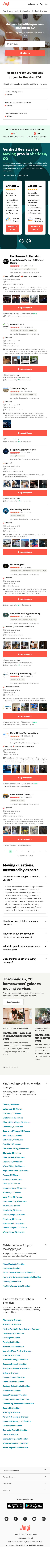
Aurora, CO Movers (11, 1175)
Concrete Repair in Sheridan (15, 1364)
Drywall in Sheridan (11, 1408)
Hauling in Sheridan (11, 1268)
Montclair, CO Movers (12, 1179)
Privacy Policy (31, 1535)
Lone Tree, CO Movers (12, 1197)
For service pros (9, 1477)
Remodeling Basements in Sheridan (18, 1403)
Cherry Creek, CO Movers (14, 1157)
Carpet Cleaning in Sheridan (15, 1395)
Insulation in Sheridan (12, 1425)
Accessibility (24, 1538)
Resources (7, 1484)
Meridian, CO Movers (12, 1192)
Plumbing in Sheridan (12, 1320)
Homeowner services (11, 1470)
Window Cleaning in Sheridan (15, 1443)
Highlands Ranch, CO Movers (15, 1170)
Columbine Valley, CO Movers (16, 1148)
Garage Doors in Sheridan (14, 1377)
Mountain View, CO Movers (14, 1188)
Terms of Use (19, 1535)
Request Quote (25, 307)
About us (6, 1490)
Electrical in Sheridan (12, 1324)
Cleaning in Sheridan (12, 1281)
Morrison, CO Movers (12, 1219)
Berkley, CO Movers (11, 1183)
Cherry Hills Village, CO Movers (16, 1122)
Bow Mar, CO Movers (12, 1144)
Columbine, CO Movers (13, 1140)
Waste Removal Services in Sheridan (19, 1272)
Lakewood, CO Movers (12, 1109)
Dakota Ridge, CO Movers (14, 1214)
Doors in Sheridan (10, 1434)
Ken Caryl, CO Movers (12, 1135)
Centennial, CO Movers (13, 1126)
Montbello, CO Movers (12, 1210)
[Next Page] (45, 851)
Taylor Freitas (9, 1028)
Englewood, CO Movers (13, 1118)
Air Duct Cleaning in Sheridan (15, 1417)
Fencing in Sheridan (11, 1342)
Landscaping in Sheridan (13, 1333)
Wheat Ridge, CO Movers (14, 1166)
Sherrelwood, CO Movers (13, 1223)
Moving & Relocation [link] (22, 11)
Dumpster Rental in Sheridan (15, 1430)
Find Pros (25, 53)
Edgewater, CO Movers (13, 1161)
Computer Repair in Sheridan (15, 1439)
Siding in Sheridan (10, 1373)
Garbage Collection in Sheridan (16, 1386)
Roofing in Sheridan (11, 1337)
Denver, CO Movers (11, 1104)
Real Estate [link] (7, 11)
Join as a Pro (33, 4)
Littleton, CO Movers (12, 1113)
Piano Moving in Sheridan (14, 1264)
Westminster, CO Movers (13, 1232)
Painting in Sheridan (11, 1412)
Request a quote (12, 228)
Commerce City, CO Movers (15, 1201)
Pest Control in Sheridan (13, 1381)
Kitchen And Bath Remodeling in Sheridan (21, 1329)
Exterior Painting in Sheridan (15, 1359)
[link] (8, 219)
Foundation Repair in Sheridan (16, 1399)
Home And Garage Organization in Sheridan (22, 1277)
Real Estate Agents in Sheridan (16, 1286)
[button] (7, 299)
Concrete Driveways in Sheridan (17, 1421)
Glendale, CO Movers (12, 1153)
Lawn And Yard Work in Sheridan (17, 1351)
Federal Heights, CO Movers (15, 1227)
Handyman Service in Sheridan (16, 1368)
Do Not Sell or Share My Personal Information (25, 1542)
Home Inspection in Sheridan (15, 1447)
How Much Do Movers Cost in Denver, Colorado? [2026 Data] (17, 1035)
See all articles (13, 1002)
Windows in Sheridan (12, 1390)
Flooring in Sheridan (11, 1355)
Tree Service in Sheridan (13, 1346)
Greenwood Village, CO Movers (16, 1131)
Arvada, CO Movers (11, 1205)
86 (40, 851)
